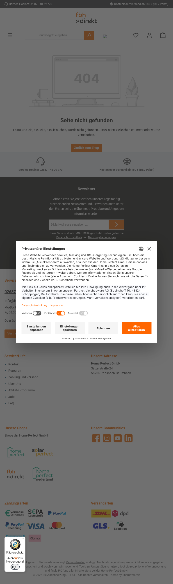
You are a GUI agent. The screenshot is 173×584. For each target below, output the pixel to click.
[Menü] (22, 539)
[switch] (15, 567)
